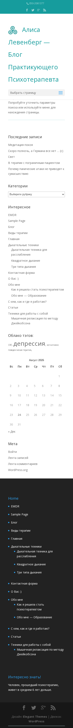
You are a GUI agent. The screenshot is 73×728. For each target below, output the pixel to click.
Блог (11, 227)
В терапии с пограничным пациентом (34, 163)
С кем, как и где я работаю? (27, 301)
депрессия (29, 343)
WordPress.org (18, 470)
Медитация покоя (20, 145)
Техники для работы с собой (28, 313)
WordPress (36, 721)
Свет (11, 157)
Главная (13, 239)
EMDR (12, 215)
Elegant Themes (35, 717)
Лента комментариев (23, 464)
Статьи (13, 307)
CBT (10, 344)
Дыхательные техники (23, 245)
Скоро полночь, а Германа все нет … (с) (35, 151)
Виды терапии (18, 233)
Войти (12, 452)
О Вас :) (13, 278)
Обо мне (14, 285)
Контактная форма (21, 273)
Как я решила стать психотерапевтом (37, 289)
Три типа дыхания (23, 267)
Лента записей (18, 458)
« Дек (11, 431)
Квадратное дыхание (25, 260)
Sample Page (16, 221)
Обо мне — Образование (28, 295)
